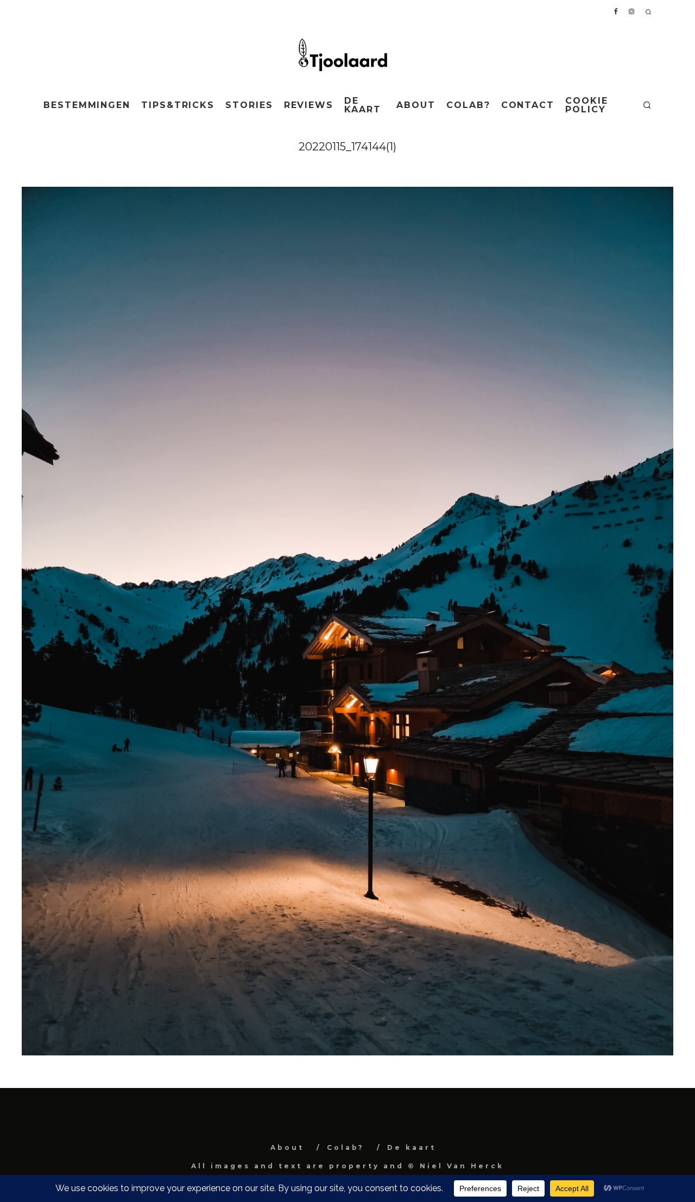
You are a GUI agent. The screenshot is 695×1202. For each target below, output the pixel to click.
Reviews (308, 105)
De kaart (362, 105)
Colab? (468, 105)
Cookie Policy (586, 105)
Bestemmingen (86, 105)
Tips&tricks (177, 105)
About (415, 105)
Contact (527, 105)
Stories (249, 105)
